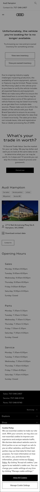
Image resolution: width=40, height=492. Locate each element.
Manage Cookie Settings (20, 485)
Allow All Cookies (20, 478)
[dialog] (20, 458)
